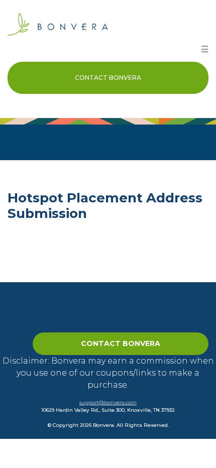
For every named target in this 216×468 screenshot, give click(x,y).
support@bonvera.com (108, 402)
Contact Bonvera (108, 77)
